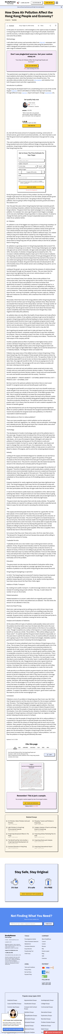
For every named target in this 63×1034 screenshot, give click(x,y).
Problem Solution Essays (48, 1022)
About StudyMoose (46, 939)
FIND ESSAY (49, 924)
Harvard (25, 747)
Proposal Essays (28, 1025)
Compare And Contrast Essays (30, 1008)
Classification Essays (30, 1003)
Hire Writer (49, 2)
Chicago (32, 747)
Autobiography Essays (47, 1000)
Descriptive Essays (46, 1012)
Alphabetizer (28, 944)
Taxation (14, 20)
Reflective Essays (46, 1025)
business (14, 91)
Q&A (43, 956)
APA (15, 747)
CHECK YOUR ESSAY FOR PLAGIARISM (31, 894)
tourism (24, 93)
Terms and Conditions (30, 967)
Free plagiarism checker (30, 939)
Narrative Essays (46, 1019)
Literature (44, 958)
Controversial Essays (47, 1007)
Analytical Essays (12, 1000)
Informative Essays (29, 1019)
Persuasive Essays (29, 1022)
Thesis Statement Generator (31, 941)
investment (48, 93)
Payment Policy (28, 974)
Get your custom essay (31, 803)
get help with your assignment (13, 1029)
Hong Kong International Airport (43, 846)
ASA (38, 747)
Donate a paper (45, 951)
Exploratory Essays (46, 1015)
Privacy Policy (28, 969)
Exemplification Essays (30, 1015)
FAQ (43, 948)
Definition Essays (29, 1012)
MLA (19, 747)
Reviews (44, 946)
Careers (44, 944)
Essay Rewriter (28, 948)
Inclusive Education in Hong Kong (17, 846)
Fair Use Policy (28, 972)
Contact (44, 941)
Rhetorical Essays (29, 1029)
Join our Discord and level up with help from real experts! (30, 7)
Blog (43, 953)
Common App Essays (13, 1007)
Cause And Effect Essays (14, 1003)
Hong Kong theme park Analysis (43, 840)
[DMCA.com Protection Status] (44, 976)
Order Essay (27, 953)
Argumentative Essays (30, 1000)
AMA (48, 747)
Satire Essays (45, 1029)
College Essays (45, 1003)
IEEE (43, 747)
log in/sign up (37, 2)
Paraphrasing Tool (29, 951)
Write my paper (31, 187)
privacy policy (27, 182)
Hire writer (31, 125)
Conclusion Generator (30, 946)
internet (42, 42)
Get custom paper (31, 65)
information (37, 80)
